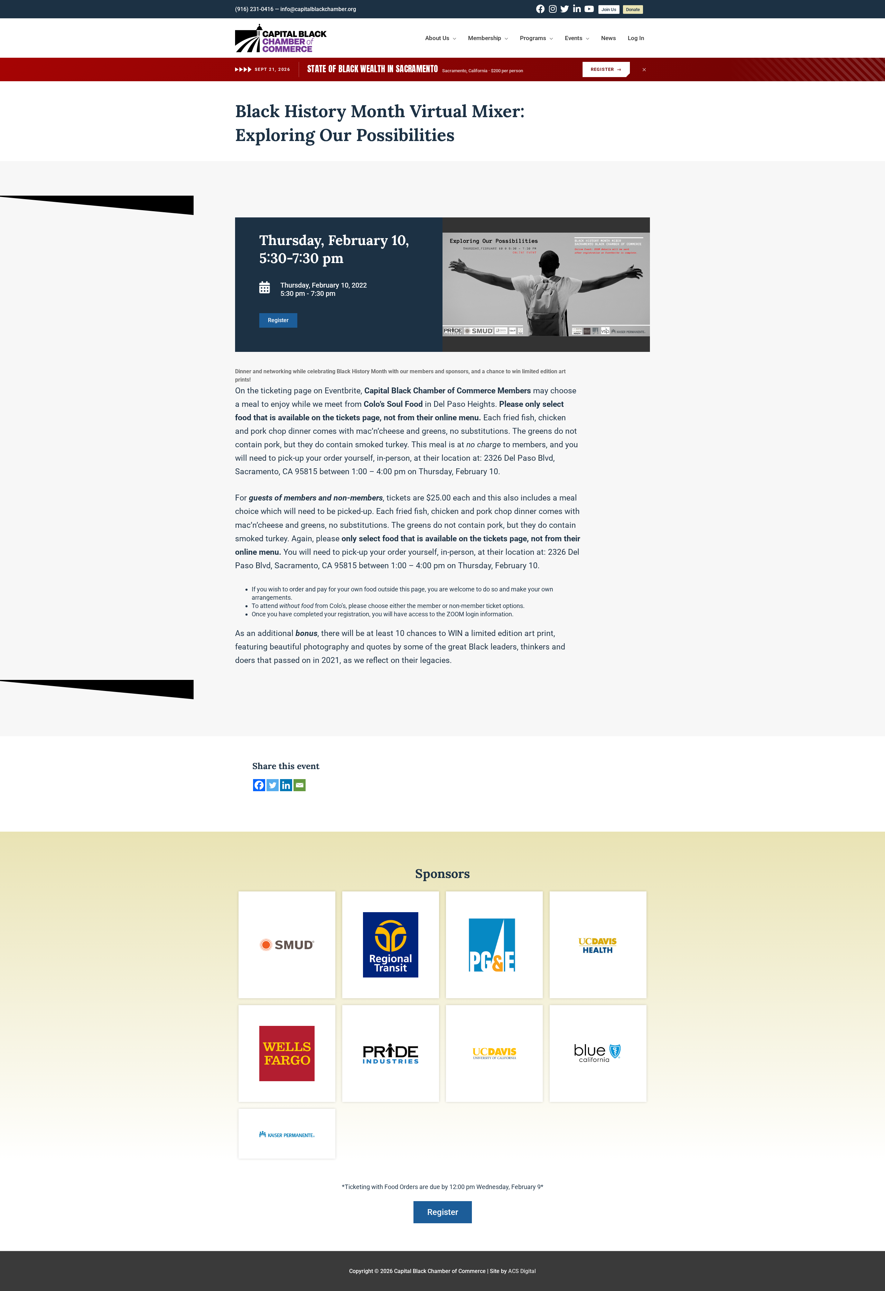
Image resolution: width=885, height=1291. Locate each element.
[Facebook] (259, 785)
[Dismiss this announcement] (644, 69)
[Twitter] (273, 785)
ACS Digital (522, 1271)
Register (606, 69)
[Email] (300, 785)
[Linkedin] (286, 785)
